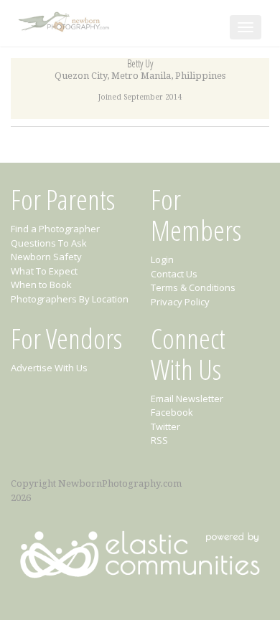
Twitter (165, 426)
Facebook (172, 412)
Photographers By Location (70, 298)
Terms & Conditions (193, 287)
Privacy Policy (180, 301)
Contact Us (174, 273)
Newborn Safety (46, 256)
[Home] (65, 19)
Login (162, 259)
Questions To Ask (49, 243)
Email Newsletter (187, 398)
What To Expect (44, 270)
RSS (159, 440)
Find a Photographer (55, 228)
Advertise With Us (49, 367)
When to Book (41, 284)
